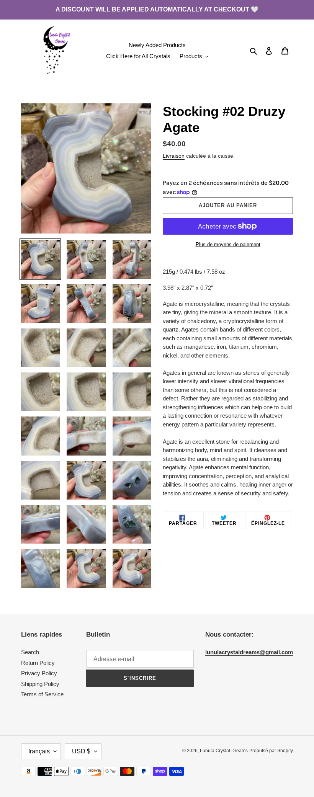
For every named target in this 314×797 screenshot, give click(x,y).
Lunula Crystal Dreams (224, 750)
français (39, 751)
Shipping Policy (40, 684)
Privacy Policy (39, 673)
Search (30, 652)
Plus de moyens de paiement (228, 244)
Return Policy (38, 663)
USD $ (81, 751)
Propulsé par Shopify (271, 750)
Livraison (174, 156)
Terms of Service (42, 694)
